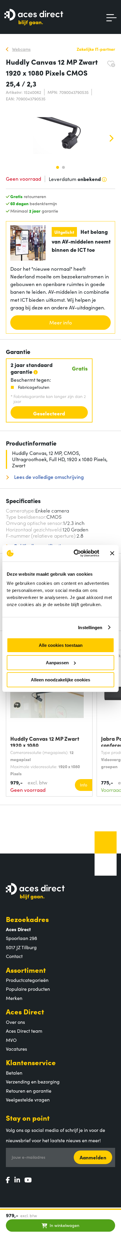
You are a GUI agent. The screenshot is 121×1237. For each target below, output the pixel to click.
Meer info (60, 322)
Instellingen (90, 627)
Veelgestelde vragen (28, 1099)
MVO (11, 1040)
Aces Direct (25, 1011)
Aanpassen (57, 662)
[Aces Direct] (33, 17)
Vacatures (16, 1048)
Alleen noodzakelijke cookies (60, 679)
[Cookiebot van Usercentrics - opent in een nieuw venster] (75, 553)
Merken (14, 998)
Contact (14, 956)
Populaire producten (28, 988)
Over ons (15, 1022)
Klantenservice (31, 1062)
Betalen (14, 1072)
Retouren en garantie (28, 1090)
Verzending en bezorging (33, 1081)
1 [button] (57, 167)
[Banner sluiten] (112, 553)
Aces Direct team (24, 1030)
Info (83, 785)
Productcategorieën (27, 980)
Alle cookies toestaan (61, 645)
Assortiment (26, 970)
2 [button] (63, 167)
